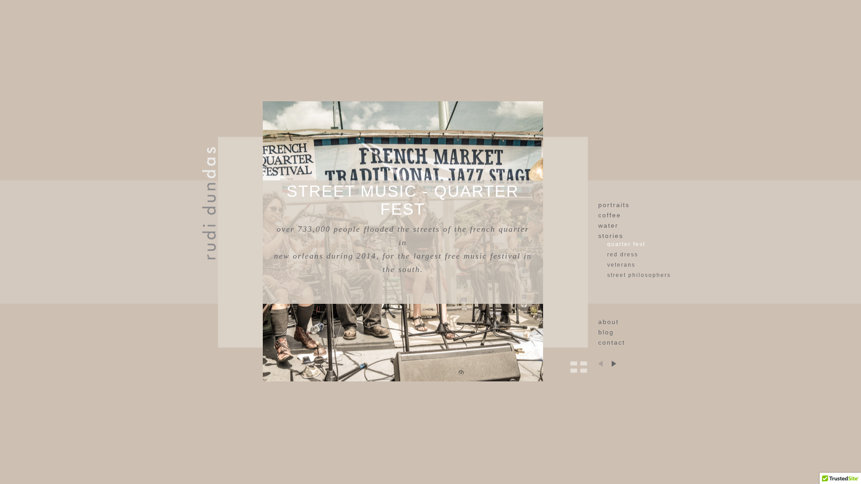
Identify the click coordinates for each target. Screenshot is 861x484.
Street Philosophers (639, 275)
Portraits (614, 204)
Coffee (609, 215)
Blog (606, 332)
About (608, 321)
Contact (611, 342)
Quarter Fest (626, 244)
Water (608, 225)
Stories (610, 235)
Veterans (621, 265)
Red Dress (622, 254)
